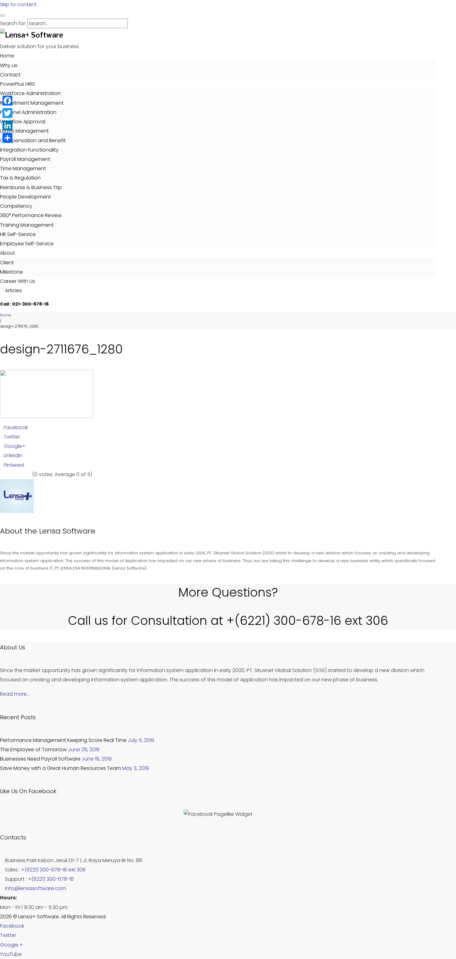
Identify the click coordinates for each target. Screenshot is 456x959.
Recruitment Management (32, 103)
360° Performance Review (31, 215)
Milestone (11, 271)
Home (7, 55)
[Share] (7, 138)
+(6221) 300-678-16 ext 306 (53, 869)
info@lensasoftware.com (35, 888)
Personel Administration (28, 112)
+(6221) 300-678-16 (51, 879)
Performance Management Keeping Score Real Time (63, 740)
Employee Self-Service (27, 243)
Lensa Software (67, 531)
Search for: (13, 23)
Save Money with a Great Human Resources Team (60, 768)
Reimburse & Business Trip (31, 187)
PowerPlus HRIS (17, 84)
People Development (25, 196)
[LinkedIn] (7, 125)
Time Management (23, 168)
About (7, 253)
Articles (13, 290)
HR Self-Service (18, 234)
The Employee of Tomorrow (33, 749)
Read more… (14, 694)
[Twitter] (7, 113)
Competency (16, 206)
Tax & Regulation (20, 177)
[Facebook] (7, 100)
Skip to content (18, 4)
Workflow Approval (22, 121)
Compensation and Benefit (33, 140)
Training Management (27, 225)
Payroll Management (25, 159)
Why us (8, 65)
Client (7, 262)
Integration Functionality (29, 149)
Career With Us (17, 281)
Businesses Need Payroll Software (40, 758)
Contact (10, 74)
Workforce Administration (30, 93)
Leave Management (24, 130)
